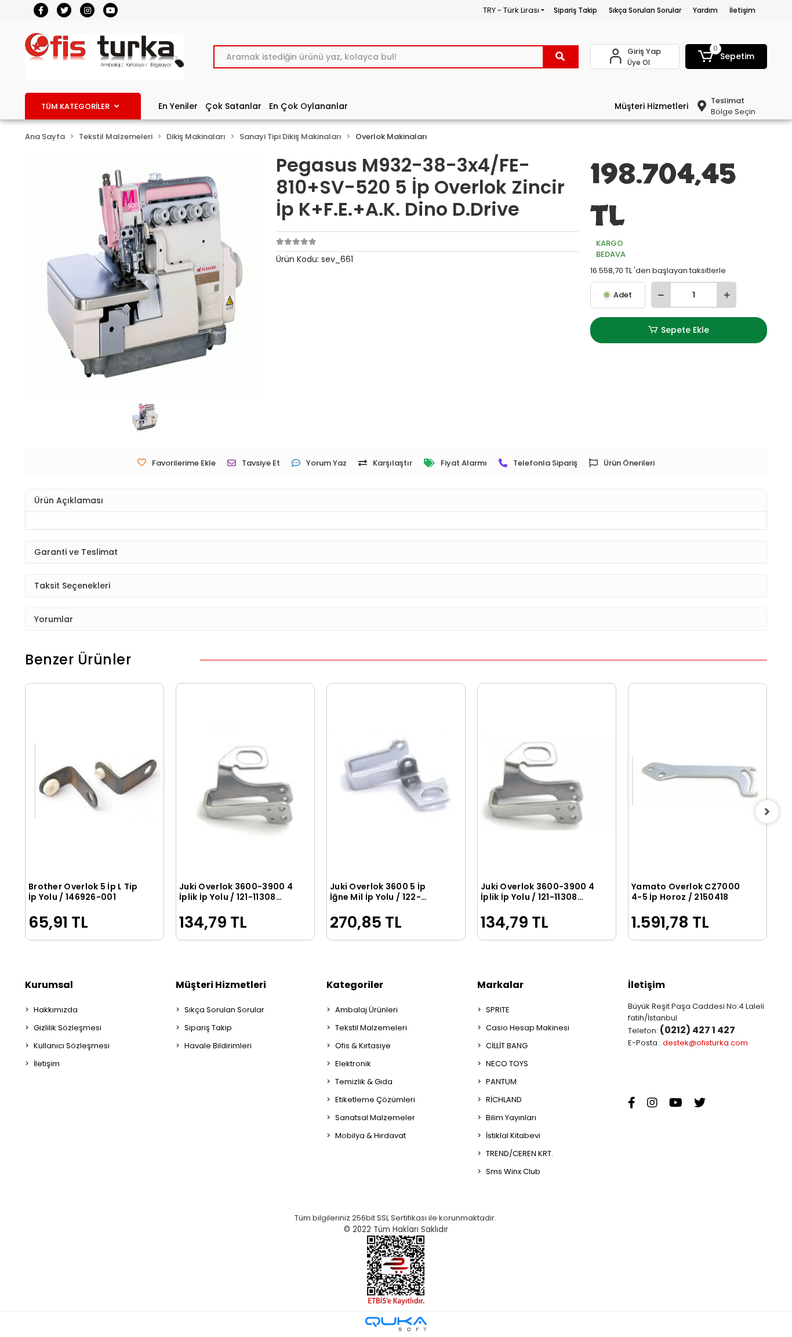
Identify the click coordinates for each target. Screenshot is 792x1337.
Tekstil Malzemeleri (371, 1027)
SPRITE (498, 1009)
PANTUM (501, 1081)
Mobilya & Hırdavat (370, 1135)
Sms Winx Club (513, 1171)
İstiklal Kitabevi (513, 1135)
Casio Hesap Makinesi (527, 1027)
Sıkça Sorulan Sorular (645, 10)
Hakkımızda (56, 1009)
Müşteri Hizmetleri (651, 106)
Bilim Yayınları (511, 1117)
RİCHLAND (504, 1099)
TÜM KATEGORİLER (75, 106)
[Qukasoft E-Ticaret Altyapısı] (396, 1324)
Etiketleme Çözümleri (375, 1099)
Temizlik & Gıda (364, 1081)
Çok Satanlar (233, 106)
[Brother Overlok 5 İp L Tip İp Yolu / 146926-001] (94, 780)
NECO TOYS (507, 1063)
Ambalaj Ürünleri (366, 1009)
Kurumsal (49, 984)
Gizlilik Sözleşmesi (67, 1027)
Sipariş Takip (575, 10)
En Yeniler (178, 106)
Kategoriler (354, 984)
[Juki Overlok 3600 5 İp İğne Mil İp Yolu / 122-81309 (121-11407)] (396, 780)
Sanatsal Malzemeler (375, 1117)
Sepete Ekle (685, 330)
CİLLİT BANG (507, 1045)
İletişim (742, 10)
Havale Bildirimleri (218, 1045)
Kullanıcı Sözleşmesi (72, 1045)
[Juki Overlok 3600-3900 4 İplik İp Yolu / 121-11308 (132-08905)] (245, 780)
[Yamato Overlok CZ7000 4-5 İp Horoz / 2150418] (697, 780)
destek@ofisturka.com (705, 1042)
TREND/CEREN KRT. (519, 1153)
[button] (726, 56)
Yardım (705, 10)
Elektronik (353, 1063)
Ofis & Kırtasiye (363, 1045)
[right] (767, 811)
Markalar (500, 984)
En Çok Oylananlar (308, 106)
